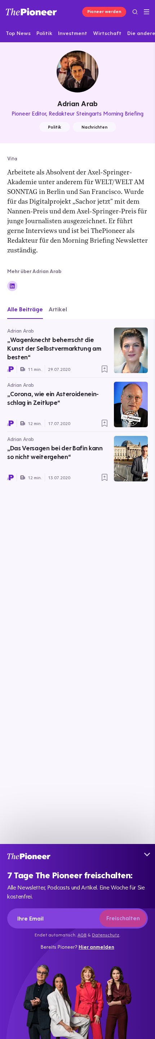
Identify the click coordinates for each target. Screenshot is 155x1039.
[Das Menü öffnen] (146, 11)
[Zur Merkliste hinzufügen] (104, 369)
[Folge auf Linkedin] (12, 286)
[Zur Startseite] (31, 12)
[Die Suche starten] (135, 12)
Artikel (58, 309)
